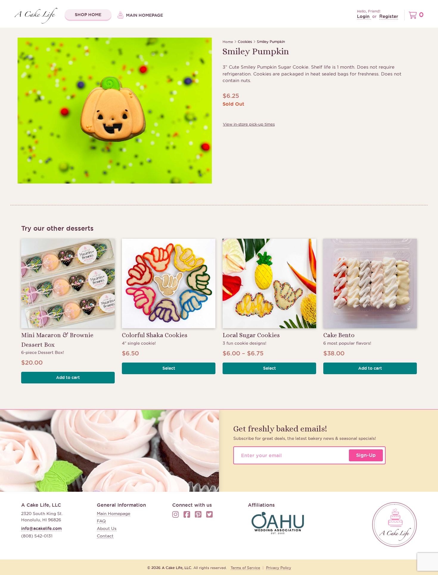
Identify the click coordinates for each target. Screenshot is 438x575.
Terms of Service (245, 568)
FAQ (101, 521)
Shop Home (88, 14)
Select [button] (168, 368)
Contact (105, 536)
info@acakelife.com (41, 528)
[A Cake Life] (394, 524)
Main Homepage (144, 15)
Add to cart (68, 377)
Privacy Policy (278, 568)
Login (364, 16)
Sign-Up (366, 455)
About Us (107, 528)
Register (388, 16)
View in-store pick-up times (249, 124)
